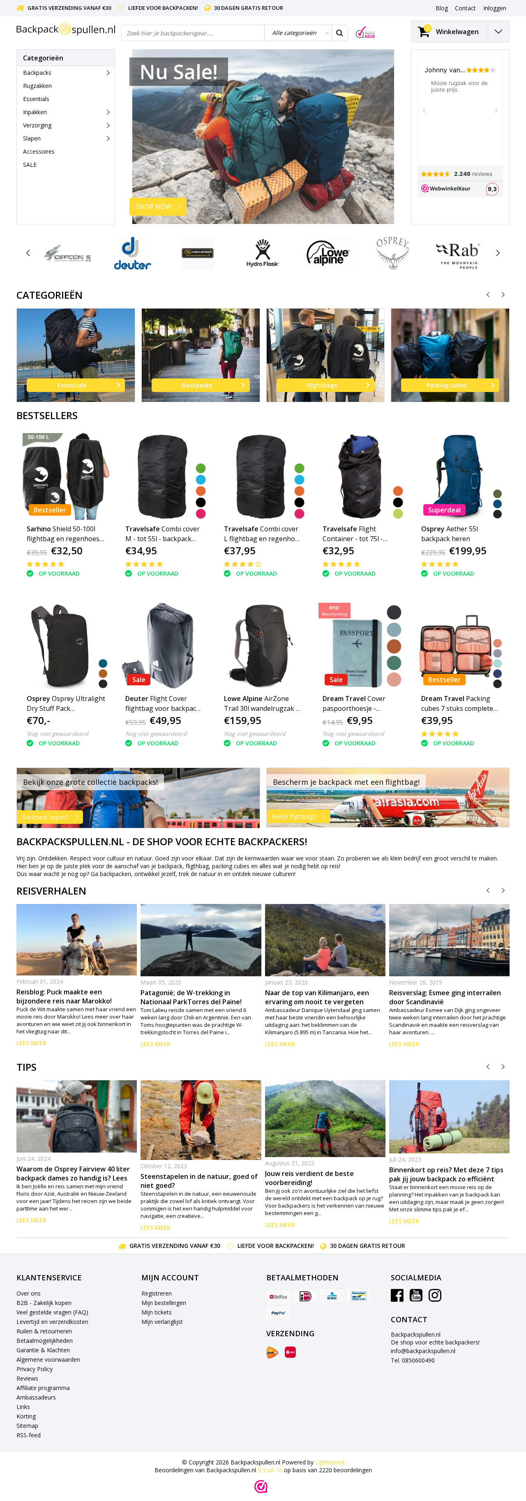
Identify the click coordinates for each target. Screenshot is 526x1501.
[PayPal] (278, 1312)
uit (270, 1470)
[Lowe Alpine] (328, 253)
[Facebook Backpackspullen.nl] (397, 1298)
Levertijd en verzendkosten (52, 1322)
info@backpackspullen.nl (423, 1351)
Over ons (28, 1293)
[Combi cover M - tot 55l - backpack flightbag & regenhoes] (164, 476)
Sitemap (27, 1426)
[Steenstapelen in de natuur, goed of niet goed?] (201, 1120)
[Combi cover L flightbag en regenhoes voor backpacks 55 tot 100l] (263, 476)
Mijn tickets (156, 1312)
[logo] (65, 29)
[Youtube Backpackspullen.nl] (416, 1298)
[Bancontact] (358, 1296)
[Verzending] (272, 1353)
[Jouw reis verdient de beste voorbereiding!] (325, 1118)
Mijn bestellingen (163, 1303)
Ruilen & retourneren (44, 1331)
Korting (26, 1416)
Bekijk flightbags (294, 816)
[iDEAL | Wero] (305, 1296)
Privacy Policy (34, 1369)
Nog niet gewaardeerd (57, 734)
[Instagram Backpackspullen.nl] (435, 1298)
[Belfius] (278, 1296)
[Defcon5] (67, 253)
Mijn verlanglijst (162, 1322)
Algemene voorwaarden (48, 1359)
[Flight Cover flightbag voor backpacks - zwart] (164, 646)
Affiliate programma (43, 1388)
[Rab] (458, 253)
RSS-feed (28, 1435)
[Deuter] (132, 253)
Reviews (27, 1378)
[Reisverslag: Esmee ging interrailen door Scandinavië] (449, 940)
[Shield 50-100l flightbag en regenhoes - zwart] (66, 476)
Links (23, 1407)
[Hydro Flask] (262, 253)
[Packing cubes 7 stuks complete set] (460, 646)
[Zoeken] (339, 32)
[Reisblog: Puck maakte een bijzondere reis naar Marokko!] (76, 939)
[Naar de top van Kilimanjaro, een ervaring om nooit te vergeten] (325, 940)
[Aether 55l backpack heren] (460, 476)
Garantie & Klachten (43, 1350)
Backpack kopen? (45, 817)
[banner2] (388, 797)
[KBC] (332, 1296)
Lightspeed (329, 1462)
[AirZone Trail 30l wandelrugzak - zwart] (263, 646)
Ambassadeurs (36, 1397)
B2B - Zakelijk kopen (44, 1303)
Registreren (156, 1293)
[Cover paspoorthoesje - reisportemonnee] (361, 646)
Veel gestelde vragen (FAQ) (52, 1312)
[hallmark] (365, 32)
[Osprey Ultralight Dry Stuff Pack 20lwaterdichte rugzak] (66, 646)
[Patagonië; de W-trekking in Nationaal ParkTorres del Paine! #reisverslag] (201, 940)
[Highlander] (197, 253)
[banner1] (138, 798)
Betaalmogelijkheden (44, 1340)
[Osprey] (393, 253)
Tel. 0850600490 (413, 1360)
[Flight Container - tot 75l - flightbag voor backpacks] (361, 476)
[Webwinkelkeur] (261, 1486)
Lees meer (31, 1043)
